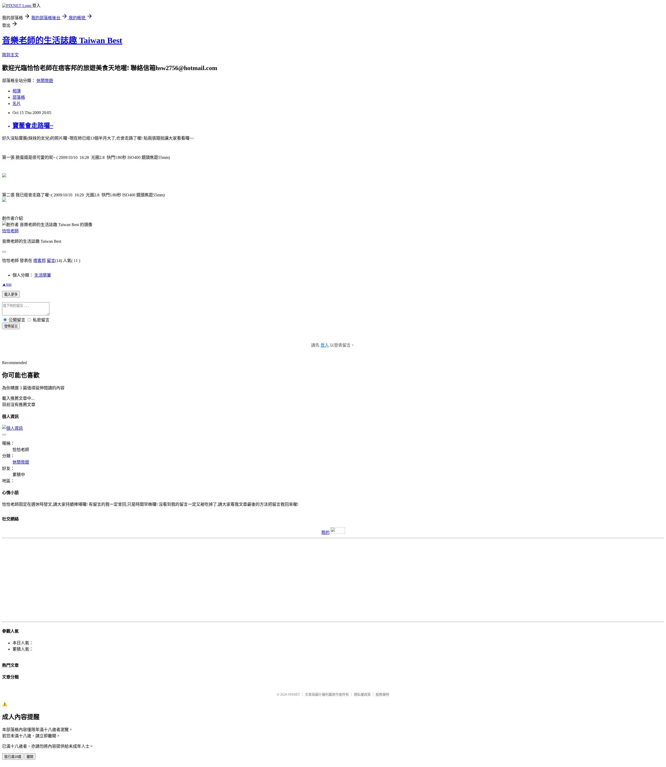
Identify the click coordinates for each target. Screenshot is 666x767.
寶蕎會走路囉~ (32, 125)
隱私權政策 (362, 694)
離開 (30, 757)
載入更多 (11, 294)
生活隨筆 (42, 275)
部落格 (18, 97)
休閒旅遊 (44, 80)
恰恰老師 (10, 231)
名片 (16, 103)
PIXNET (294, 694)
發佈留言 (11, 326)
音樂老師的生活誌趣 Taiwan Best (62, 40)
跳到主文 (10, 55)
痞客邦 (39, 260)
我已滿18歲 (12, 757)
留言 (51, 260)
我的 (325, 532)
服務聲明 (382, 694)
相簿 (16, 91)
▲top (6, 284)
